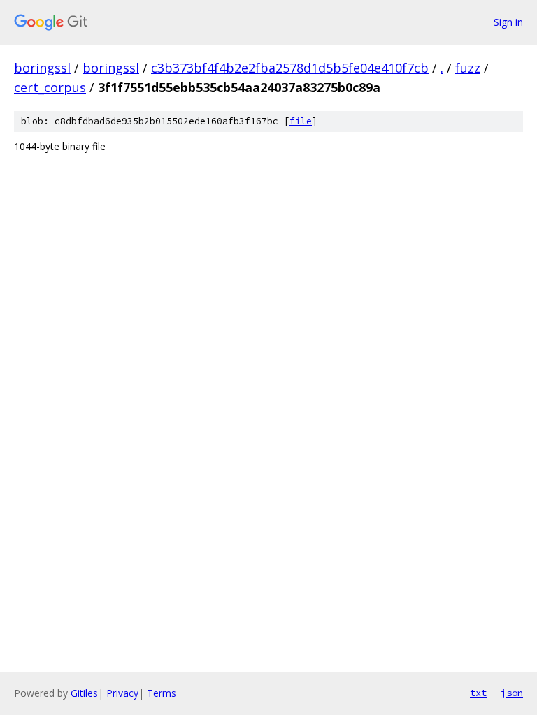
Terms (161, 693)
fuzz (467, 67)
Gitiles (84, 693)
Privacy (122, 693)
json (512, 692)
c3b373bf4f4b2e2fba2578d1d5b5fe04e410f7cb (290, 67)
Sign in (508, 22)
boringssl (42, 67)
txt (478, 692)
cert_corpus (50, 87)
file (300, 121)
